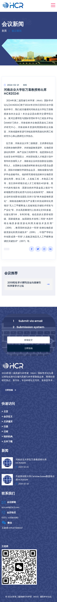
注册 (6, 426)
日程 (6, 431)
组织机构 (8, 436)
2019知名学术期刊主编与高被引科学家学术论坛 (24, 284)
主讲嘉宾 (8, 421)
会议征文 (8, 416)
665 (25, 85)
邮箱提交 (28, 339)
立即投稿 (28, 348)
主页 (4, 31)
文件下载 (8, 441)
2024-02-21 (13, 85)
